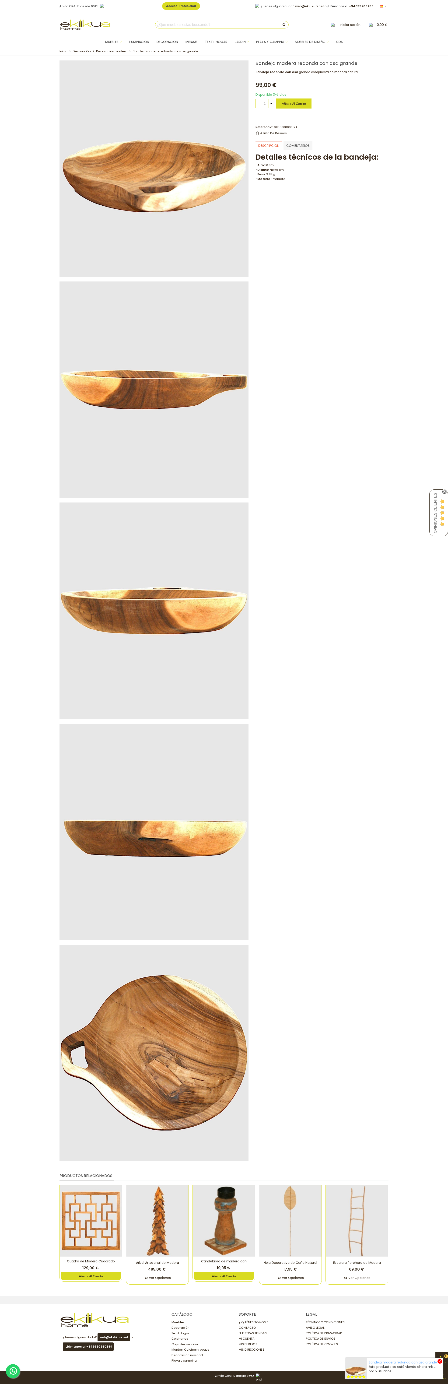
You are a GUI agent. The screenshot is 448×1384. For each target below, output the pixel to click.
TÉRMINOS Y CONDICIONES (325, 1322)
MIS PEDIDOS (248, 1344)
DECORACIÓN (167, 41)
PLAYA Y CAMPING (270, 41)
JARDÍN (240, 41)
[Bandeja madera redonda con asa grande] (154, 168)
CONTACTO (247, 1327)
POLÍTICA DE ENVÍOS (321, 1338)
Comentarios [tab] (298, 145)
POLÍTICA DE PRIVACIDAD (324, 1333)
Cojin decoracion (185, 1344)
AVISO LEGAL (315, 1327)
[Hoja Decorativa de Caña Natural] (290, 1221)
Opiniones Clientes (435, 513)
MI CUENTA (247, 1338)
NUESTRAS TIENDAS (253, 1333)
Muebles (178, 1322)
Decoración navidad (187, 1355)
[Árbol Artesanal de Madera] (157, 1221)
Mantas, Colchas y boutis (190, 1349)
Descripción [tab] (268, 145)
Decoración (180, 1327)
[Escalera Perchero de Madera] (357, 1221)
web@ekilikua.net (309, 6)
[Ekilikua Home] (85, 25)
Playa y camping (184, 1360)
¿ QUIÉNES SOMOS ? (253, 1322)
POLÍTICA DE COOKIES (322, 1344)
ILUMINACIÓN (139, 41)
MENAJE (191, 41)
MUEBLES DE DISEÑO (310, 41)
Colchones (180, 1338)
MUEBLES (112, 41)
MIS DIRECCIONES (251, 1349)
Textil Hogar (180, 1333)
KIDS (339, 41)
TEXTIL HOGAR (216, 41)
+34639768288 (361, 6)
